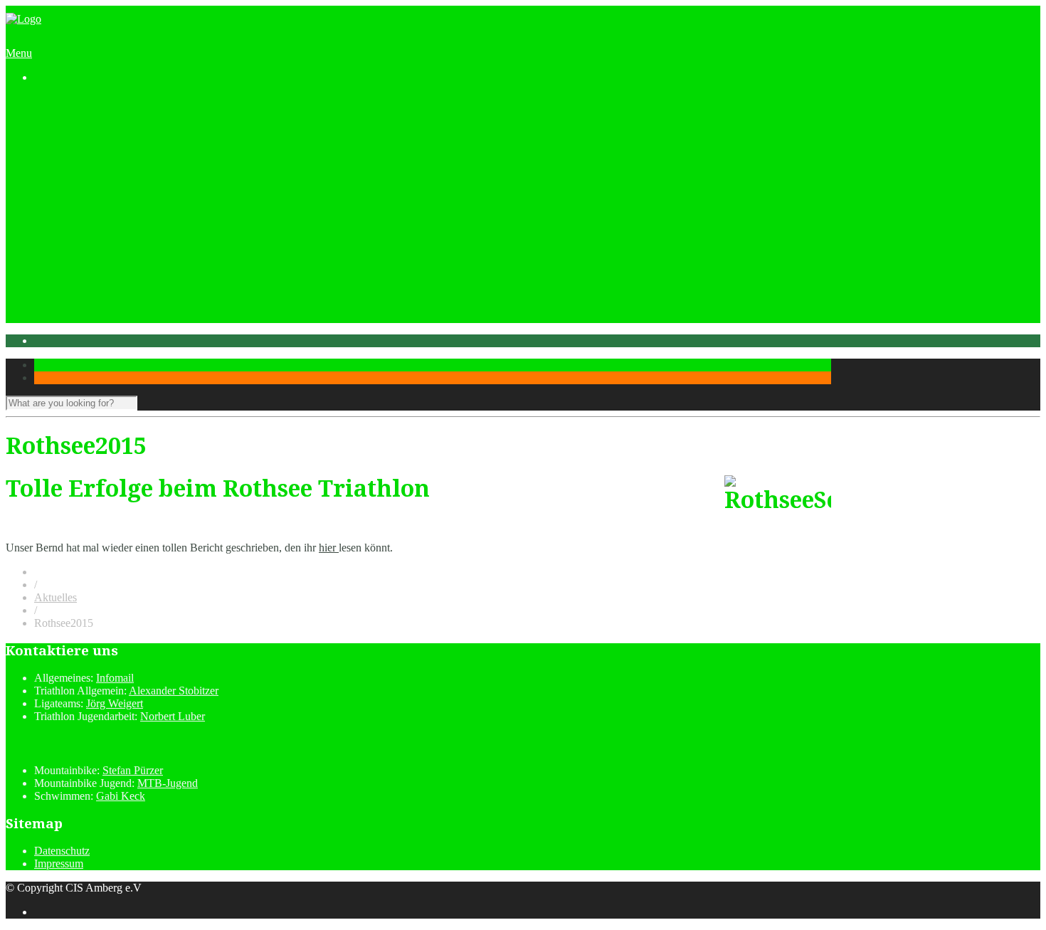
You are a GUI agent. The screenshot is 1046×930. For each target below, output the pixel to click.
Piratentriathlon (97, 217)
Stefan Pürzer (132, 770)
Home (48, 101)
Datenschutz (62, 851)
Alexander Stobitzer (173, 691)
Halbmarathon (95, 268)
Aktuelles (55, 114)
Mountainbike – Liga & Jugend (161, 178)
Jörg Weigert (114, 703)
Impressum (58, 863)
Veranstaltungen (70, 204)
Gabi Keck (120, 796)
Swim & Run (92, 306)
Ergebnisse (115, 255)
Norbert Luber (172, 716)
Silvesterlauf (90, 281)
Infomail (115, 678)
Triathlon (111, 165)
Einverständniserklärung (145, 242)
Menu (19, 53)
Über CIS (84, 140)
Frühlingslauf (92, 293)
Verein (48, 127)
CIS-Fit (108, 191)
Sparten (80, 153)
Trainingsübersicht (75, 319)
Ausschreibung (125, 229)
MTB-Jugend (167, 783)
